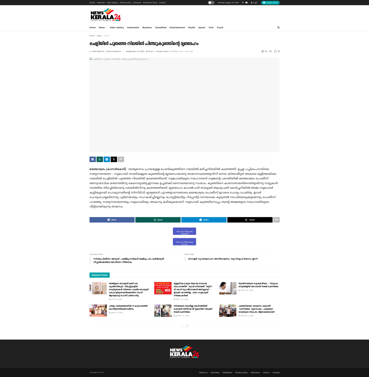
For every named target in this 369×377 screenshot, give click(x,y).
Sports (201, 27)
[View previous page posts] (182, 326)
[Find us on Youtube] (246, 2)
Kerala (107, 36)
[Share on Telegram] (107, 159)
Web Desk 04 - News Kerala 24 (106, 51)
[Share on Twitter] (114, 159)
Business (147, 27)
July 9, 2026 (116, 299)
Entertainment (177, 27)
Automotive (133, 27)
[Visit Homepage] (106, 14)
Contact (162, 3)
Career (92, 3)
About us (203, 372)
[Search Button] (278, 27)
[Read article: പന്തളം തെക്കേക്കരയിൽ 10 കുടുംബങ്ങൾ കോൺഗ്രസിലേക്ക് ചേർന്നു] (98, 310)
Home (93, 27)
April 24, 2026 (181, 299)
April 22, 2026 (246, 290)
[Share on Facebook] (93, 159)
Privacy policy (125, 3)
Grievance (137, 3)
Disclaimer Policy (150, 3)
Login (255, 3)
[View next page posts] (187, 326)
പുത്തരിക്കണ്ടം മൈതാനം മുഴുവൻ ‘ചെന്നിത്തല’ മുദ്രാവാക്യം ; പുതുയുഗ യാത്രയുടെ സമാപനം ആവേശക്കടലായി (256, 309)
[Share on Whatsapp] (100, 159)
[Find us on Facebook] (242, 2)
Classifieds (160, 27)
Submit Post (272, 3)
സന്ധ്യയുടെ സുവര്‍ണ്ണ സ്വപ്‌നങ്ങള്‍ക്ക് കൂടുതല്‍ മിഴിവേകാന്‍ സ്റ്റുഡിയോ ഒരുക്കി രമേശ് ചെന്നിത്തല (193, 309)
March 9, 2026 (246, 316)
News (102, 27)
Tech (210, 27)
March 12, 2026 (182, 316)
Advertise (101, 3)
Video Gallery (112, 3)
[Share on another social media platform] (121, 159)
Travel (220, 27)
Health (191, 27)
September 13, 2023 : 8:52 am (139, 51)
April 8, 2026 (116, 313)
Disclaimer (227, 372)
